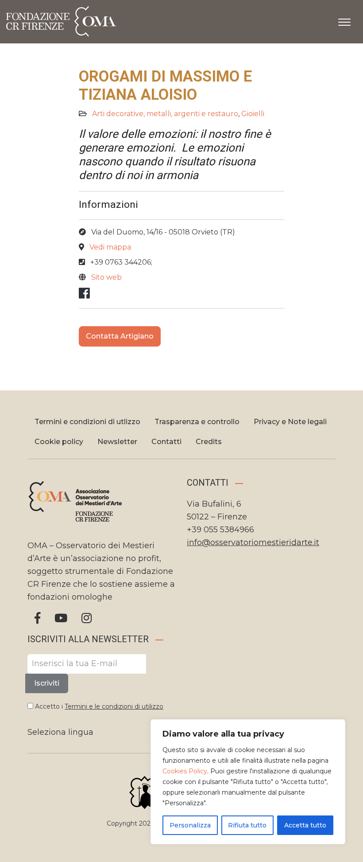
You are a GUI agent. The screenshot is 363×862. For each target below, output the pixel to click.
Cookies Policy (184, 771)
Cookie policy (59, 441)
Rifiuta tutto (247, 825)
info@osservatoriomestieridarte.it (253, 542)
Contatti (166, 441)
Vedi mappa (110, 247)
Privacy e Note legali (290, 421)
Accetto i (98, 706)
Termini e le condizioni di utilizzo (114, 706)
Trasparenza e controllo (196, 421)
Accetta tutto (305, 825)
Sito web (106, 277)
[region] (248, 781)
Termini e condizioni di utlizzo (87, 421)
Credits (209, 441)
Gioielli (252, 113)
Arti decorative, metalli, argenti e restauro (165, 113)
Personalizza (190, 825)
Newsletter (117, 441)
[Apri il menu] (344, 20)
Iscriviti (46, 683)
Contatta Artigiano (120, 336)
